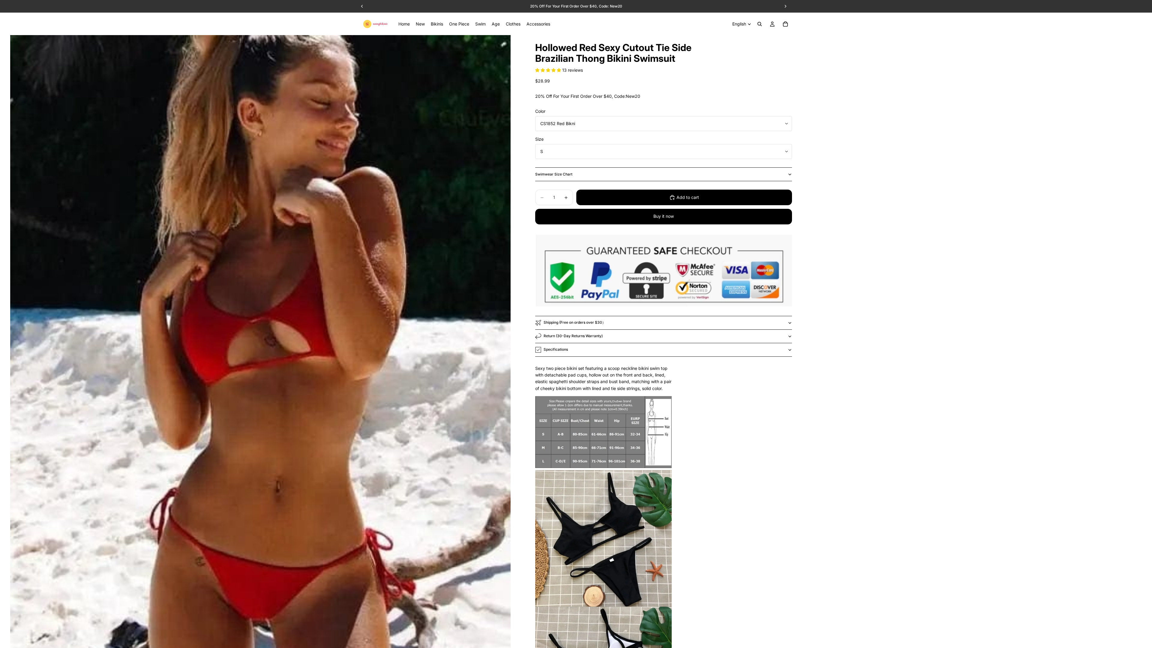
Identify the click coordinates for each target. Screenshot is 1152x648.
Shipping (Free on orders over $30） (575, 322)
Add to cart (687, 197)
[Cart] (785, 24)
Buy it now (663, 216)
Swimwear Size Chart (553, 174)
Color (540, 111)
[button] (548, 70)
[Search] (759, 24)
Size (539, 139)
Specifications (556, 349)
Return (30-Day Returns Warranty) (573, 336)
